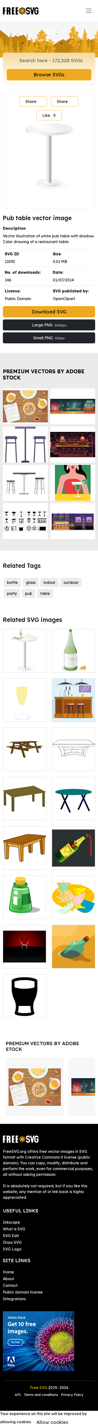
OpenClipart (64, 298)
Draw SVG (12, 1242)
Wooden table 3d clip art (24, 860)
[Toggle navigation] (88, 10)
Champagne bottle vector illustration (73, 857)
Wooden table (21, 813)
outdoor (71, 582)
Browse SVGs (49, 75)
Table (62, 813)
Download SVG (49, 312)
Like (49, 115)
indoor (49, 582)
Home (8, 1272)
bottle (12, 582)
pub (28, 593)
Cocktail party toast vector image (73, 906)
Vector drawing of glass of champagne (24, 709)
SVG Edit (11, 1235)
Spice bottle (19, 912)
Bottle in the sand (73, 961)
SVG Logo (12, 1249)
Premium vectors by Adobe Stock (43, 374)
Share (30, 101)
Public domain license (23, 1292)
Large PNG (49, 325)
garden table (20, 764)
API (18, 1395)
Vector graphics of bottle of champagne (73, 660)
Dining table (68, 764)
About (8, 1278)
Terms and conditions (41, 1395)
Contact (10, 1285)
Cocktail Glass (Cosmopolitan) (24, 959)
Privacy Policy (72, 1395)
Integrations (14, 1298)
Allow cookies (52, 1422)
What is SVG (14, 1229)
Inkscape (11, 1222)
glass (30, 582)
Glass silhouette (22, 1011)
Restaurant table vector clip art (24, 663)
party (12, 593)
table (45, 593)
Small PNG (49, 337)
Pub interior (67, 715)
